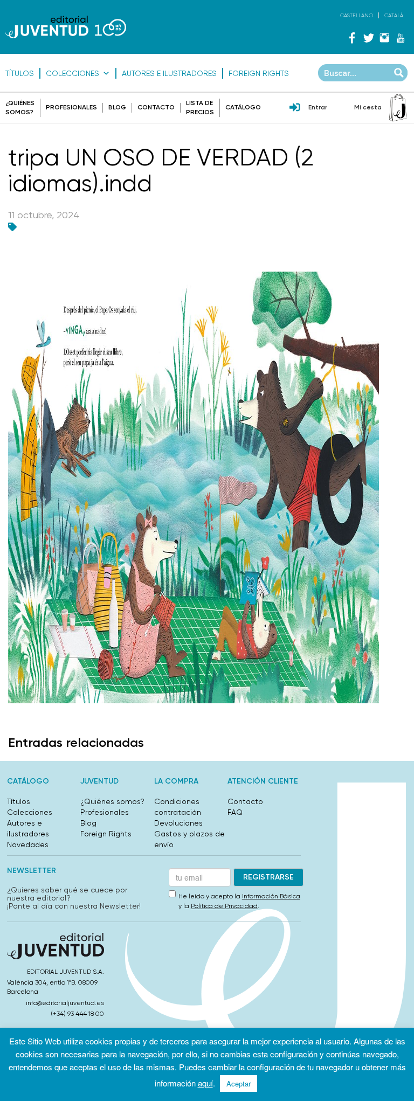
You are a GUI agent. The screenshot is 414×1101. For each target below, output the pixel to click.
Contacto (156, 107)
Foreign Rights (259, 73)
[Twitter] (368, 38)
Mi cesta (368, 107)
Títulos (19, 73)
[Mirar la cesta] (398, 108)
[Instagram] (384, 38)
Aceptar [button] (238, 1083)
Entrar (317, 107)
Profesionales (71, 107)
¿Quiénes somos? (112, 801)
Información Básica (271, 896)
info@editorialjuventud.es (65, 1003)
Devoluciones (178, 823)
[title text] (65, 27)
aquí (205, 1083)
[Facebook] (352, 38)
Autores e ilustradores (169, 73)
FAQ (235, 812)
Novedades (28, 844)
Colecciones (72, 73)
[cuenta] (294, 108)
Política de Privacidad (224, 906)
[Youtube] (400, 38)
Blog (117, 107)
